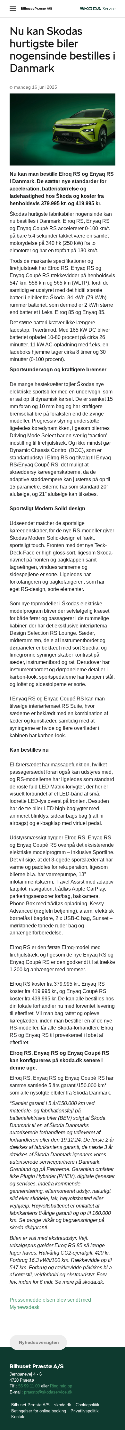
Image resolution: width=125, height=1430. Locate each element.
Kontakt (18, 1416)
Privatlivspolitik (85, 1411)
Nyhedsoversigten (38, 1342)
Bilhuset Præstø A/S (36, 8)
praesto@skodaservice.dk (48, 1392)
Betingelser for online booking (38, 1411)
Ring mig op (61, 1386)
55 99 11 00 (29, 1386)
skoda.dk (62, 1404)
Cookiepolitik (87, 1404)
